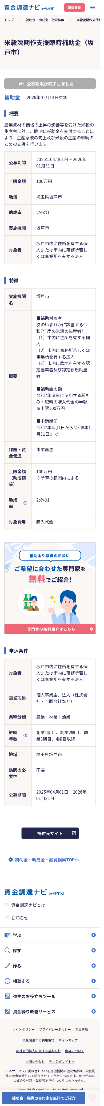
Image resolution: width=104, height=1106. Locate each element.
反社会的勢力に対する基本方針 (38, 1050)
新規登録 (74, 7)
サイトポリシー (23, 1029)
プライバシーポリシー (55, 1029)
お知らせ (19, 917)
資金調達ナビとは (28, 905)
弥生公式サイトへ (62, 1061)
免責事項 (81, 1029)
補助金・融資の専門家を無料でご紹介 (43, 1098)
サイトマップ (68, 1040)
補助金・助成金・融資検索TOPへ (47, 859)
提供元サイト (50, 833)
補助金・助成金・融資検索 (45, 19)
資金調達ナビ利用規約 (38, 1040)
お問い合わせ (35, 1061)
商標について (74, 1050)
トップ (9, 19)
